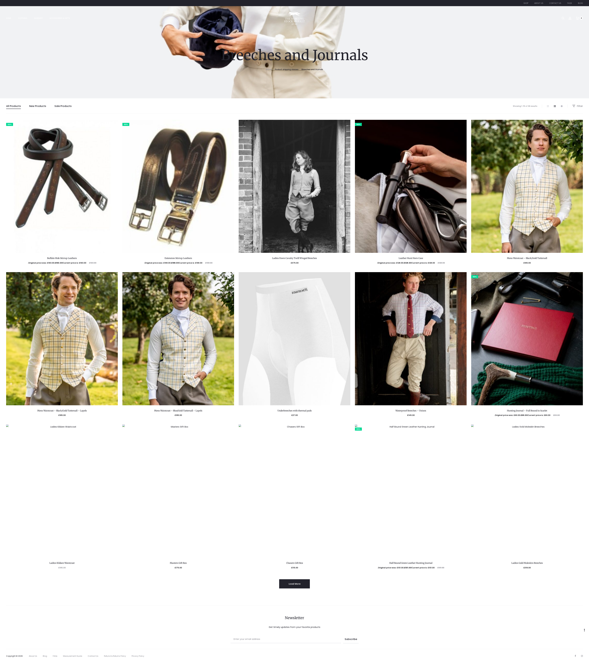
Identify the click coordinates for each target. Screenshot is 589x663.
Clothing (22, 18)
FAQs (569, 3)
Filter (579, 106)
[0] (577, 18)
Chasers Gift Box (294, 563)
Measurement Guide (72, 656)
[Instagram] (582, 656)
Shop (526, 3)
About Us (538, 3)
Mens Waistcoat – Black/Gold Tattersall (527, 258)
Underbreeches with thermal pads (294, 410)
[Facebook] (575, 656)
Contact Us (555, 3)
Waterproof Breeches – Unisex (410, 410)
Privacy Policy (138, 656)
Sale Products (63, 106)
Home (8, 18)
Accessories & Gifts (60, 18)
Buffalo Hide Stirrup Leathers (62, 258)
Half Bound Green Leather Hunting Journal (410, 563)
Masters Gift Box (178, 563)
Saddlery (38, 18)
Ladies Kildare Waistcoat (62, 563)
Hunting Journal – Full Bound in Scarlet (527, 410)
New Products (37, 106)
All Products (13, 106)
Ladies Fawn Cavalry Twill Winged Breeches (294, 258)
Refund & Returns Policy (115, 656)
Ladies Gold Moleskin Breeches (527, 563)
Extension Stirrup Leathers (178, 258)
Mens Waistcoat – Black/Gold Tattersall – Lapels (62, 410)
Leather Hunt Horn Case (411, 258)
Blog (580, 3)
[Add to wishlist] (114, 123)
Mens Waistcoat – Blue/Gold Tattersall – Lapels (178, 410)
